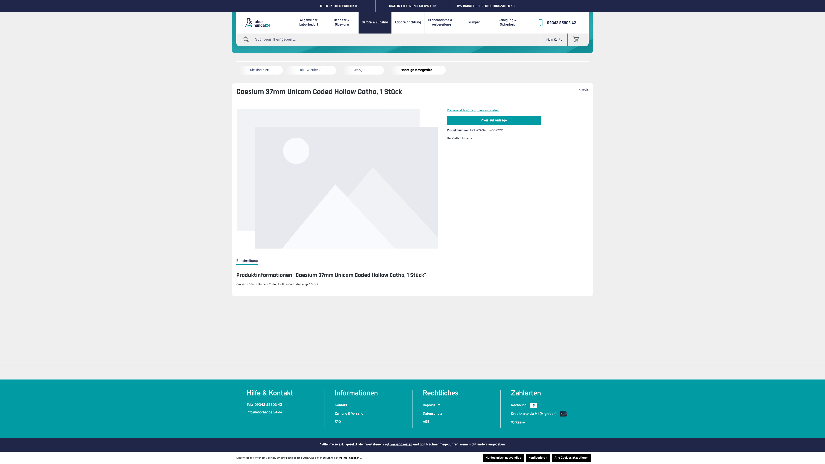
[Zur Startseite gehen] (264, 22)
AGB (426, 422)
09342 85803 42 (268, 405)
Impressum (431, 405)
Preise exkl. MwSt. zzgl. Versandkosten (473, 110)
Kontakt (341, 405)
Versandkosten (401, 445)
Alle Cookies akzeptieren (571, 458)
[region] (337, 179)
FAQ (338, 422)
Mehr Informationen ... (349, 458)
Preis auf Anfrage (494, 120)
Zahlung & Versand (349, 414)
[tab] (247, 261)
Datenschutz (432, 414)
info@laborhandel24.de (264, 412)
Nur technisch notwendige (503, 458)
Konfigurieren (538, 458)
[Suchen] (246, 39)
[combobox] (282, 39)
